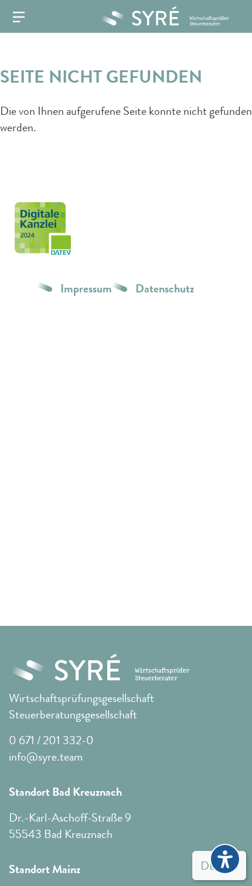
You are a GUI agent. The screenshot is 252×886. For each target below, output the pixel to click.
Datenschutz (164, 289)
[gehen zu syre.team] (159, 16)
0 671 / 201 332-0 (51, 740)
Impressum (86, 289)
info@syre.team (46, 756)
